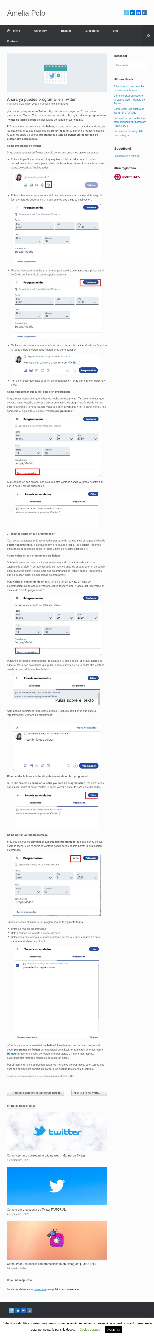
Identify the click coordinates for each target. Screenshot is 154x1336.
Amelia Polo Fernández (55, 103)
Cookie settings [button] (90, 1329)
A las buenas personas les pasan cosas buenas (129, 88)
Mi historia (92, 30)
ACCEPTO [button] (113, 1329)
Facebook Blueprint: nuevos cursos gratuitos (35, 1092)
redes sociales (27, 1075)
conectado (40, 1289)
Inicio (16, 30)
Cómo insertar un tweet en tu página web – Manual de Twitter (129, 99)
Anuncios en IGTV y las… (89, 1092)
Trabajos (66, 30)
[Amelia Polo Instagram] (144, 12)
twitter (71, 1075)
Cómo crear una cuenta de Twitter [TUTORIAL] (129, 111)
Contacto (12, 41)
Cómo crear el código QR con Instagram (128, 133)
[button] (148, 35)
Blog (116, 30)
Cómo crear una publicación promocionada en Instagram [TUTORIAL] (130, 122)
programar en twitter (57, 1075)
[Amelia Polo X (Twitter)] (126, 12)
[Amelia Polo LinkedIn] (132, 12)
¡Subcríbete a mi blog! (127, 156)
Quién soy (40, 30)
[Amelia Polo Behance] (138, 12)
